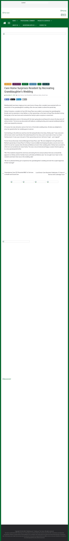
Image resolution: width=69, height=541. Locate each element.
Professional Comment (28, 21)
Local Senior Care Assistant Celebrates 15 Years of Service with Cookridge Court (50, 173)
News (14, 21)
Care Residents (16, 84)
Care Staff (25, 84)
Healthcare (33, 84)
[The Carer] (5, 23)
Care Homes (8, 84)
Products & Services (44, 21)
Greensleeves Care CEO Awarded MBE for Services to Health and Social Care (18, 173)
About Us (15, 25)
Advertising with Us (28, 25)
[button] (17, 20)
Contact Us (42, 25)
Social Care (46, 84)
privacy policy (24, 235)
